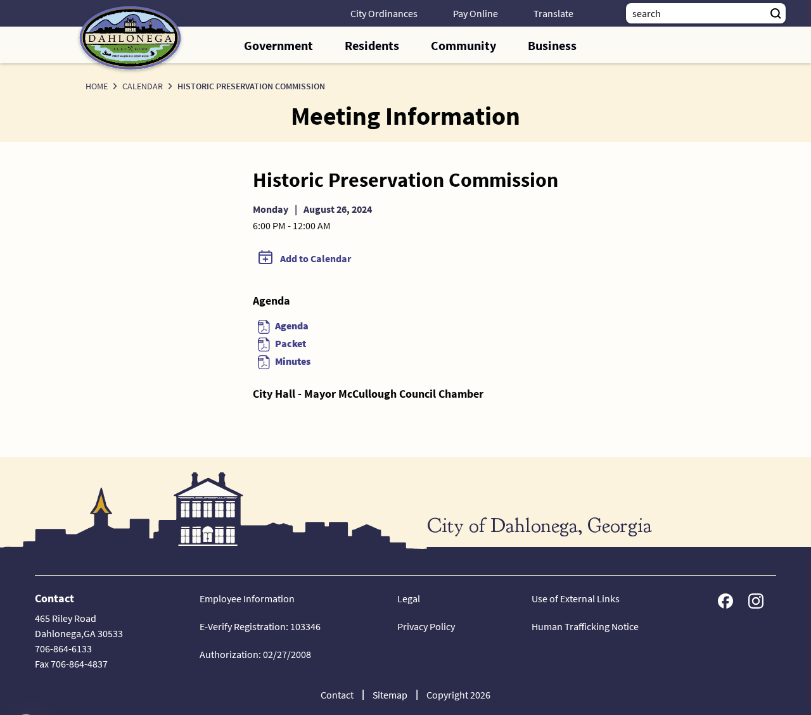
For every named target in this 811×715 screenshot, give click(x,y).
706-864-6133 (63, 648)
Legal (408, 598)
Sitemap (390, 694)
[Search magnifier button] (775, 13)
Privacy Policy (426, 626)
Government (278, 45)
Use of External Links (576, 598)
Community (463, 45)
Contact (337, 694)
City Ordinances (384, 13)
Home (97, 86)
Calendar (142, 86)
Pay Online (475, 13)
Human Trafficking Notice (585, 626)
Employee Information (247, 598)
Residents (372, 45)
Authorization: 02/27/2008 (255, 654)
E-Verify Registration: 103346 (260, 626)
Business (552, 45)
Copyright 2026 (458, 694)
